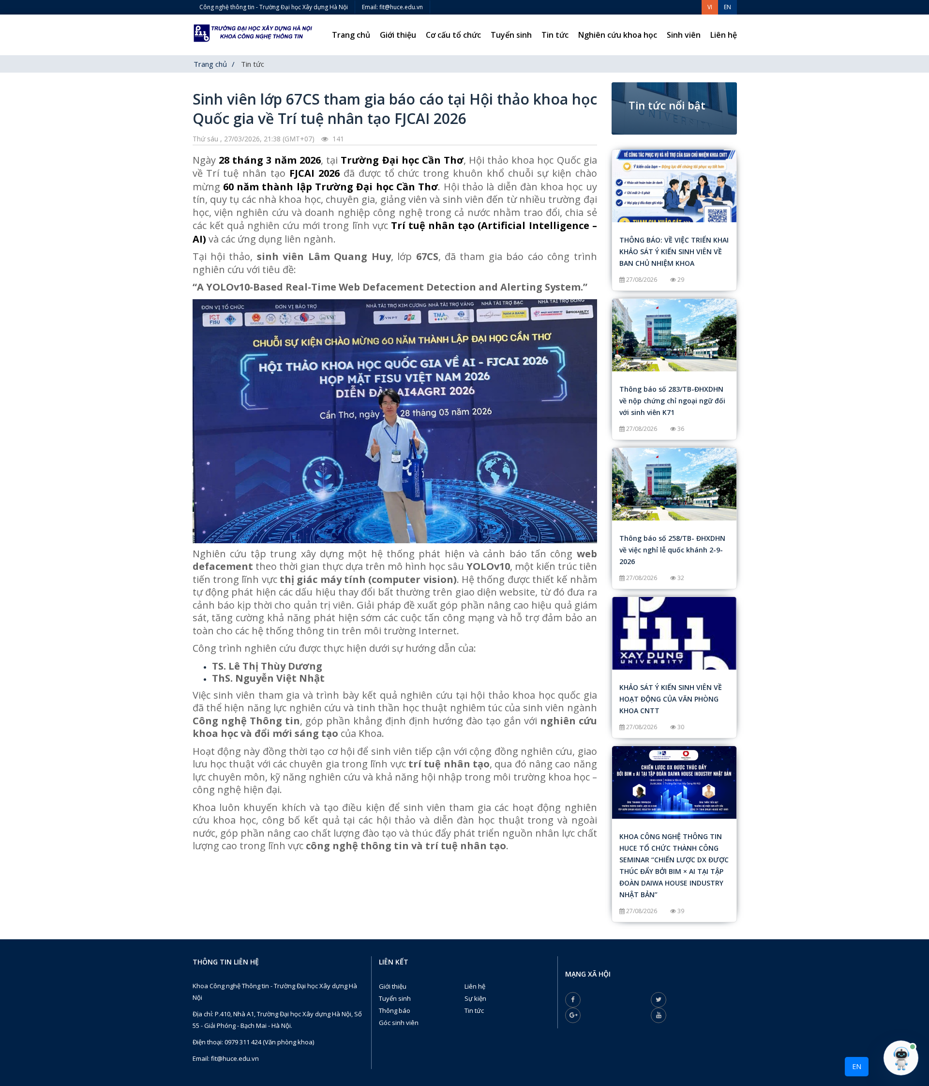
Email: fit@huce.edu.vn (392, 7)
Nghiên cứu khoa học (617, 35)
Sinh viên (684, 35)
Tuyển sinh (511, 35)
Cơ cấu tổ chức (453, 35)
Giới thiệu (398, 35)
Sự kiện (475, 998)
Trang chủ (351, 35)
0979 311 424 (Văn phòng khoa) (269, 1042)
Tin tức (555, 35)
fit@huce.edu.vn (235, 1058)
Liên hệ (723, 35)
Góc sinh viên (399, 1022)
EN (856, 1066)
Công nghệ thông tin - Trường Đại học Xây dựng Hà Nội (273, 7)
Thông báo (394, 1010)
